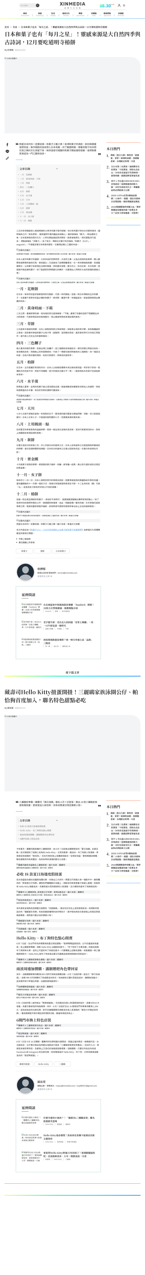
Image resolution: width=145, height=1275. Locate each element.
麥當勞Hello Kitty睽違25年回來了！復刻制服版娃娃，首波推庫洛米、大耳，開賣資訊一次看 (69, 1154)
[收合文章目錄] (57, 168)
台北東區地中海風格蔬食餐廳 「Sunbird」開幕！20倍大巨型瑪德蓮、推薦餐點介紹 (68, 606)
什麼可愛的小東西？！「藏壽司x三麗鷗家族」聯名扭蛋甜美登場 (69, 1119)
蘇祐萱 (10, 707)
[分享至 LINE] (7, 151)
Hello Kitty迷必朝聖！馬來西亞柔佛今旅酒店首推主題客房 (69, 1137)
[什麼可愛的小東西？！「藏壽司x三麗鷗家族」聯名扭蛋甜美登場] (32, 1123)
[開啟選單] (124, 5)
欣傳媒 (10, 49)
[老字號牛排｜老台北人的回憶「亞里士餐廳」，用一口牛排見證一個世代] (32, 628)
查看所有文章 (43, 576)
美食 (15, 27)
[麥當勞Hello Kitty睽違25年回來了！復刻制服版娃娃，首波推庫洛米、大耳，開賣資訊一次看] (32, 1158)
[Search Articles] (37, 5)
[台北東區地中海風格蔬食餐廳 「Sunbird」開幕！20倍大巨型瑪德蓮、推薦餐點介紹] (32, 610)
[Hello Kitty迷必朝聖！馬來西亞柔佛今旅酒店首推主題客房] (32, 1141)
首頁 (7, 27)
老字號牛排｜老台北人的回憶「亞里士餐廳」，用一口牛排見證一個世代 (68, 624)
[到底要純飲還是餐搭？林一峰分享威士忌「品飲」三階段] (32, 645)
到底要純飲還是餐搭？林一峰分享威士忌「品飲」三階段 (68, 641)
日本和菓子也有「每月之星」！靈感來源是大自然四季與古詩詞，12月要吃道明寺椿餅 (64, 27)
